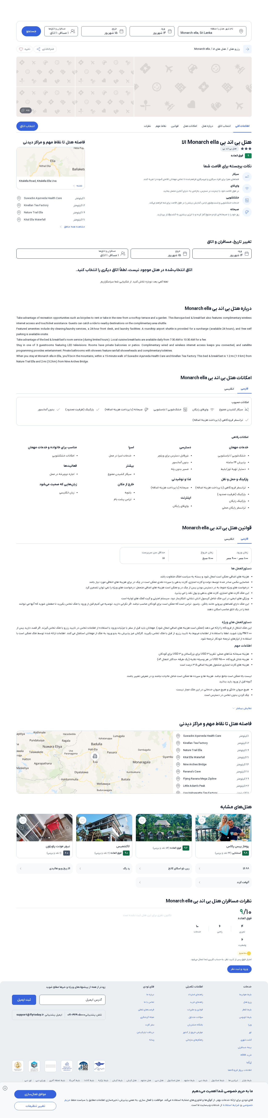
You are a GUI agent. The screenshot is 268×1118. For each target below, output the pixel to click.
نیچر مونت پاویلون (58, 846)
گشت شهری (246, 1040)
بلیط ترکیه (103, 1080)
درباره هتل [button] (207, 126)
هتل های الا (219, 49)
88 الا (246, 868)
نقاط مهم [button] (161, 126)
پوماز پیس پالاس (237, 846)
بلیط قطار (247, 1009)
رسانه (151, 1040)
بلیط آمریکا (74, 1080)
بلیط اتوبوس (245, 1017)
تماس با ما (149, 1002)
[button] (45, 49)
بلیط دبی (203, 1080)
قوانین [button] (175, 126)
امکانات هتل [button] (190, 126)
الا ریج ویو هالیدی (59, 868)
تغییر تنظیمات (35, 1106)
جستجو (31, 31)
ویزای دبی (40, 1080)
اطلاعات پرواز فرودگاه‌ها (240, 1070)
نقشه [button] (79, 185)
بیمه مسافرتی (245, 1047)
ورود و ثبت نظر (239, 969)
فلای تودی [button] (148, 987)
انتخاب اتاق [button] (224, 126)
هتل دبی (159, 1080)
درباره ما (150, 994)
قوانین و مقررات (195, 1009)
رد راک (126, 868)
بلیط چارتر (247, 1080)
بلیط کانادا (89, 1080)
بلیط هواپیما (245, 994)
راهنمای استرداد (195, 994)
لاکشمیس (123, 846)
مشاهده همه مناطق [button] (74, 226)
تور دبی (28, 1080)
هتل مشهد (146, 1080)
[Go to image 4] (221, 837)
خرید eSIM (246, 1055)
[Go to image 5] (218, 837)
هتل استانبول (173, 1080)
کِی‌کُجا (249, 1062)
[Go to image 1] (228, 837)
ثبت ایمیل (24, 1000)
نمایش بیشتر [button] (244, 708)
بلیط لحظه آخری (57, 1080)
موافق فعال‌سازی (35, 1094)
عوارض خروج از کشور (193, 1032)
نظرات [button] (147, 126)
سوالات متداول (196, 1017)
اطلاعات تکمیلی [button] (194, 987)
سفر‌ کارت (149, 1024)
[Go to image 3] (223, 837)
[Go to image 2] (225, 837)
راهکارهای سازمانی (194, 1040)
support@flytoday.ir (30, 1015)
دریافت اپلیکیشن (145, 1032)
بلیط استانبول (218, 1080)
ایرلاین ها (233, 1080)
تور (250, 1032)
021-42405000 (76, 1015)
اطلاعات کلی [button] (242, 126)
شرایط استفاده (231, 1105)
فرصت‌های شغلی (146, 1009)
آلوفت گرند (243, 882)
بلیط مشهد (189, 1080)
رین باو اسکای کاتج (178, 868)
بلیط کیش (117, 1080)
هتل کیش (132, 1080)
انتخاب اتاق (27, 126)
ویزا (250, 1024)
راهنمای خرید (196, 1002)
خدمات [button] (247, 987)
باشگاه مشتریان (195, 1024)
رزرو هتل (234, 49)
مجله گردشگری (147, 1017)
